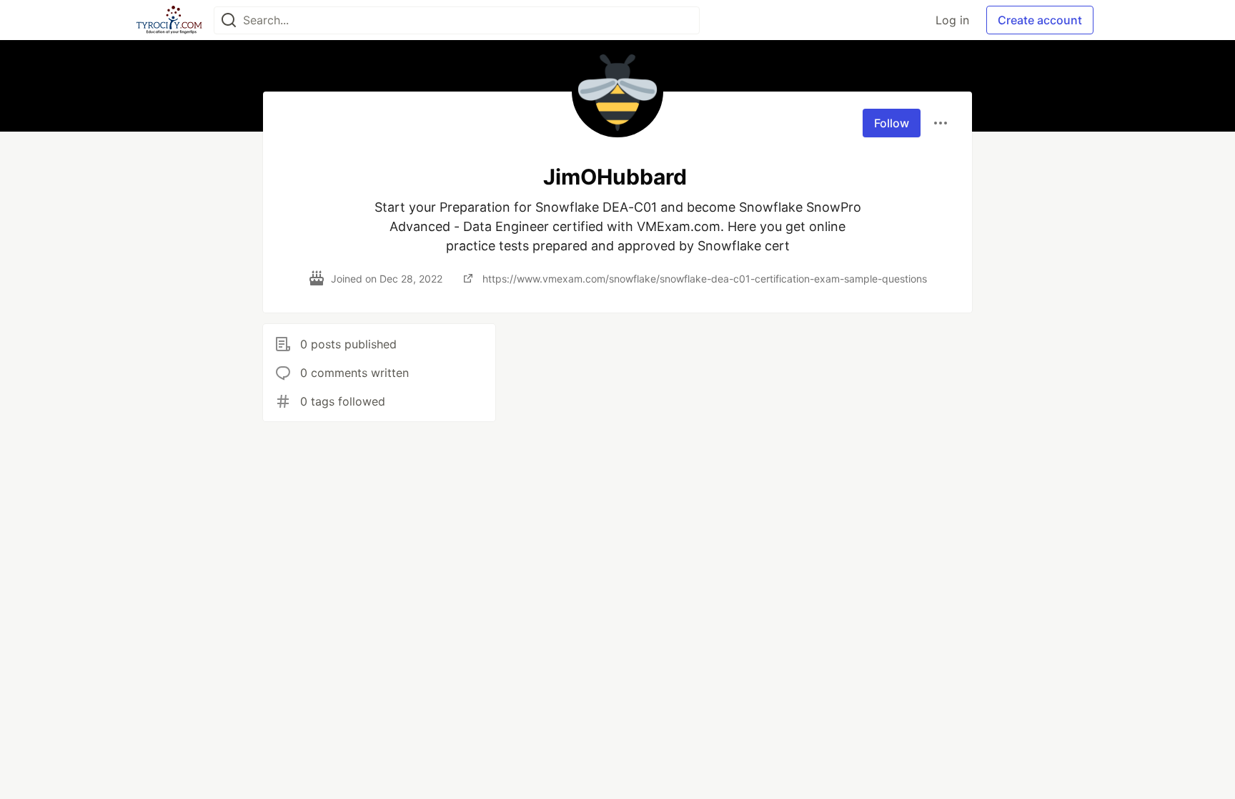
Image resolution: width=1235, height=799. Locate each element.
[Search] (228, 20)
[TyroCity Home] (169, 20)
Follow (891, 123)
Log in (952, 20)
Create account (1040, 20)
